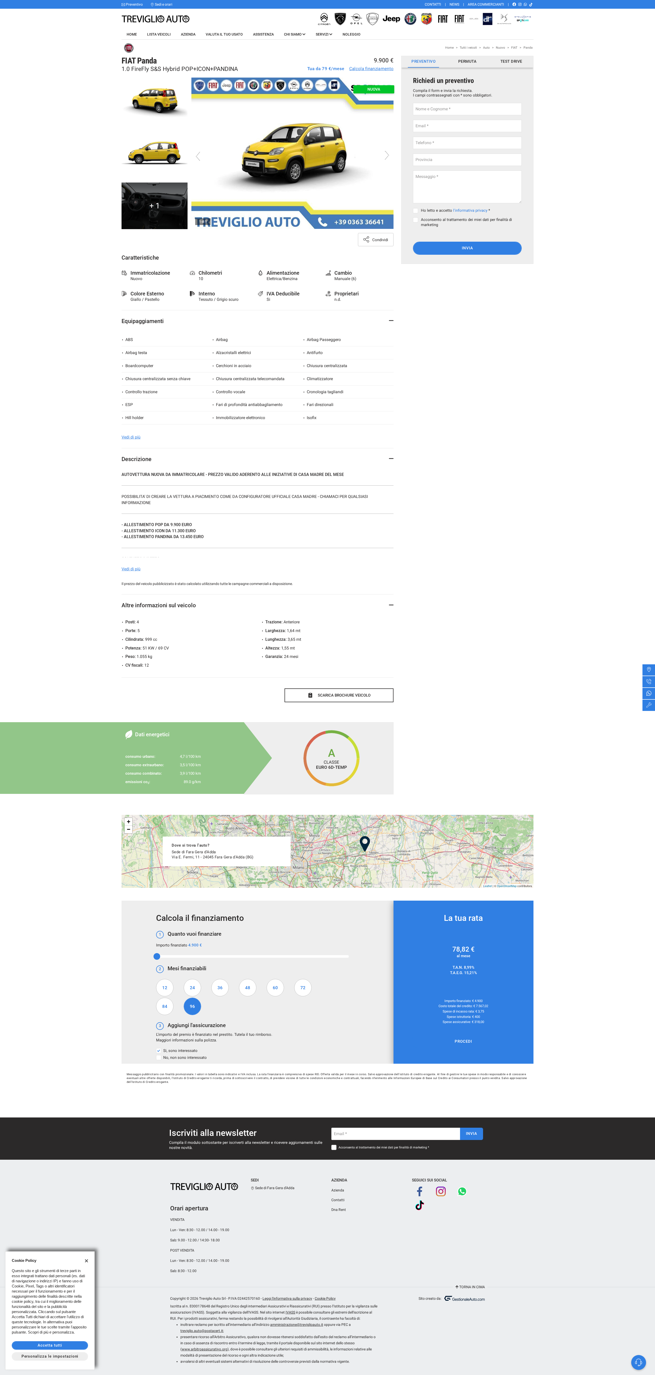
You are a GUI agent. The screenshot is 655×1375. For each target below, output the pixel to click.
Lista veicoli (159, 34)
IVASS (290, 1312)
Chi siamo (293, 34)
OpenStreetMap (507, 886)
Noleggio (352, 34)
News (454, 4)
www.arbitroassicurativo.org (204, 1349)
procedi (463, 1041)
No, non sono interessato (185, 1057)
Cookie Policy (325, 1298)
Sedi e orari (163, 4)
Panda (528, 47)
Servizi (322, 34)
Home (132, 34)
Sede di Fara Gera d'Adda (274, 1188)
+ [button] (128, 821)
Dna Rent (338, 1210)
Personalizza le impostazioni (50, 1356)
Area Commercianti (486, 4)
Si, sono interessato (180, 1050)
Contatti (433, 4)
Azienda (188, 34)
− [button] (128, 829)
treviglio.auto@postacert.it (201, 1331)
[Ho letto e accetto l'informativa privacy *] (416, 210)
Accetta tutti (50, 1345)
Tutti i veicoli (468, 47)
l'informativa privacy (470, 210)
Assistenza (263, 34)
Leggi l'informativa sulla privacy (287, 1298)
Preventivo (134, 4)
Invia (467, 248)
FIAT (514, 47)
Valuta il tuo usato (224, 34)
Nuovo (500, 47)
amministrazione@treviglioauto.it (296, 1325)
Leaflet (487, 886)
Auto (486, 47)
